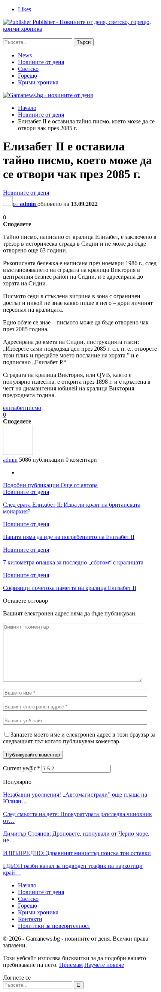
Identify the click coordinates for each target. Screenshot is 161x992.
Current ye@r (21, 768)
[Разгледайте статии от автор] (18, 453)
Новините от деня (41, 62)
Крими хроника (38, 82)
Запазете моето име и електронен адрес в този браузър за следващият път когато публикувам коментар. (79, 737)
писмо (33, 408)
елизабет (14, 408)
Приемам (71, 965)
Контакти (30, 919)
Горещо (27, 75)
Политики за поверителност (54, 926)
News (25, 55)
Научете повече (104, 965)
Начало (27, 885)
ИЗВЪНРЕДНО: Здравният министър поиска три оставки (77, 853)
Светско (28, 69)
